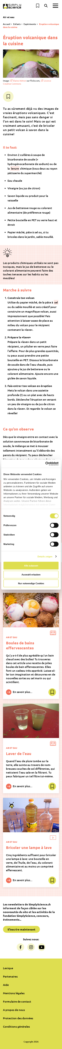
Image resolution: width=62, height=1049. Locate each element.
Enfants (17, 24)
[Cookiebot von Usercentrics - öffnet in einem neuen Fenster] (45, 464)
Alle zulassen (31, 565)
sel (56, 302)
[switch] (54, 525)
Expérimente (30, 24)
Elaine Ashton (19, 80)
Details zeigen (44, 556)
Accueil (6, 24)
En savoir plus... (22, 692)
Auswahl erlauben (31, 574)
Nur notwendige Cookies (31, 583)
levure (15, 168)
